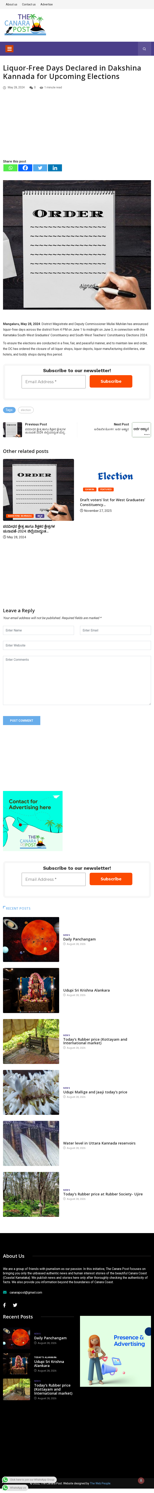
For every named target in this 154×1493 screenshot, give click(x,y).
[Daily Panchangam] (31, 939)
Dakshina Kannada (112, 489)
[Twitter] (40, 167)
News (66, 935)
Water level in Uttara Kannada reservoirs (99, 1143)
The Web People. (100, 1483)
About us (11, 4)
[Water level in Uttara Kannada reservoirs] (31, 1143)
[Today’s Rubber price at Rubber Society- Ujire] (31, 1194)
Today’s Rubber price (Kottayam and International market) (95, 1041)
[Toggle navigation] (9, 48)
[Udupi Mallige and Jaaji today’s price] (31, 1092)
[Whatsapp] (10, 167)
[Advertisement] (77, 129)
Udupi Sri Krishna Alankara (86, 990)
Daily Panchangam (79, 939)
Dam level (69, 1139)
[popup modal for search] (144, 49)
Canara (12, 489)
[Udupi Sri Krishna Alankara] (31, 990)
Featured (29, 489)
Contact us (29, 4)
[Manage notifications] (141, 1480)
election (26, 410)
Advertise (47, 4)
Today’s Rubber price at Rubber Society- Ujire (103, 1194)
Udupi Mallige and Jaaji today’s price (95, 1092)
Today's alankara (74, 986)
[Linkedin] (55, 167)
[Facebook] (25, 167)
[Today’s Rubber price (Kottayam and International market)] (31, 1041)
